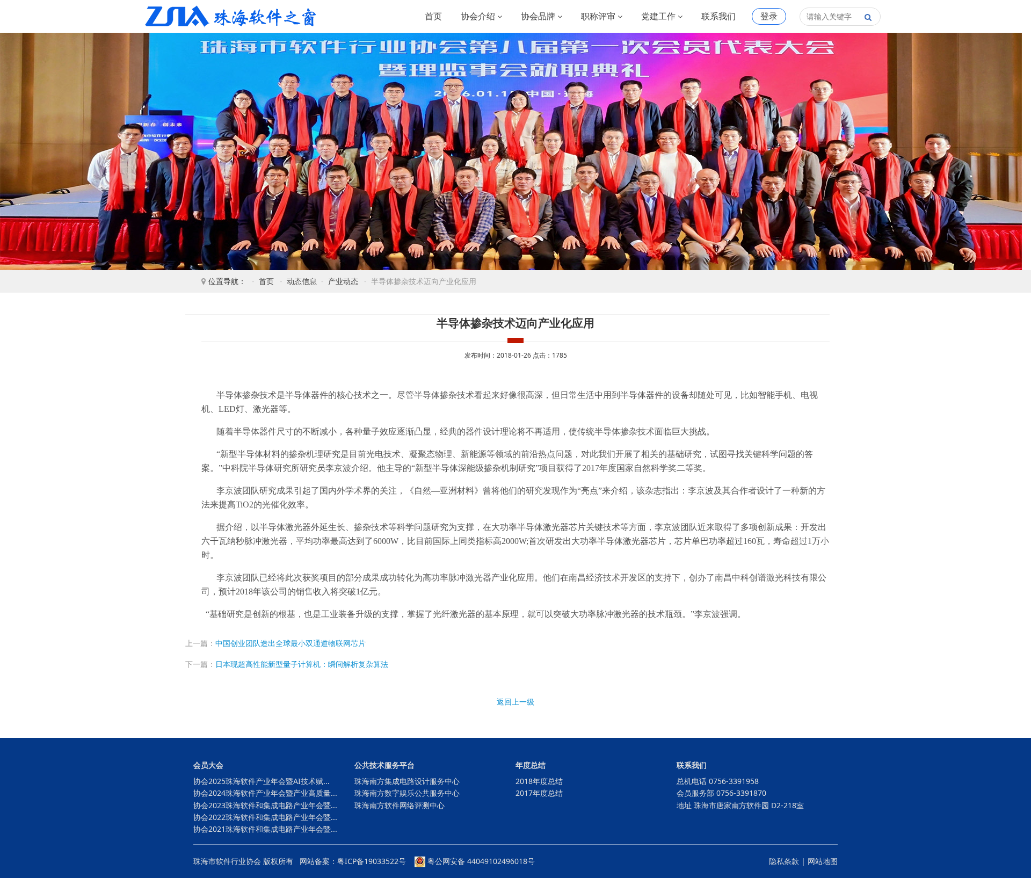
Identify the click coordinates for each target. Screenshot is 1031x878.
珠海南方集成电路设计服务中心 (407, 781)
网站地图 (823, 861)
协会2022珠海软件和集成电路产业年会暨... (265, 817)
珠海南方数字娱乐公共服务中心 (407, 793)
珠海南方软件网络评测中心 (399, 805)
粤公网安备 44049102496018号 (480, 861)
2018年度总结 (539, 781)
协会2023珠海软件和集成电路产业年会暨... (265, 805)
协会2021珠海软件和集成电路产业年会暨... (265, 829)
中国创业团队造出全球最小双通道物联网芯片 (290, 643)
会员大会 (208, 765)
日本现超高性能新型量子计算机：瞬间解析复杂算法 (301, 664)
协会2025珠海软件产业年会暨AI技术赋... (261, 781)
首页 (433, 16)
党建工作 (659, 16)
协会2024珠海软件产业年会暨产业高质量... (265, 793)
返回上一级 (515, 701)
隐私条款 (784, 861)
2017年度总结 (539, 793)
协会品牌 (539, 16)
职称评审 (599, 16)
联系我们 (718, 16)
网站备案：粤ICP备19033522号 (353, 861)
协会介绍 (479, 16)
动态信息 (302, 281)
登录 (769, 16)
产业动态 (343, 281)
